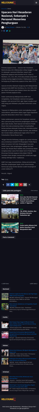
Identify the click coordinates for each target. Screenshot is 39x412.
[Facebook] (4, 31)
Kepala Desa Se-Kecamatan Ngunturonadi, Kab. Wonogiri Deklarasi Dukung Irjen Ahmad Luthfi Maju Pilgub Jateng (23, 334)
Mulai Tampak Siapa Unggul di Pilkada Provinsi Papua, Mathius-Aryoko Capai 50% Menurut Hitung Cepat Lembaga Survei (22, 323)
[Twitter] (7, 31)
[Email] (25, 184)
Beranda (4, 8)
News (9, 8)
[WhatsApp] (10, 31)
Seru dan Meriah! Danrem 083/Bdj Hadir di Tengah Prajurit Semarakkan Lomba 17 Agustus (28, 200)
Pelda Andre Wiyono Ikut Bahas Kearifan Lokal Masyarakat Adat (28, 227)
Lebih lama (33, 283)
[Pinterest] (21, 184)
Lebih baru (5, 283)
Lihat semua (34, 190)
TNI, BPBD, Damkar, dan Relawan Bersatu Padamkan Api (28, 213)
